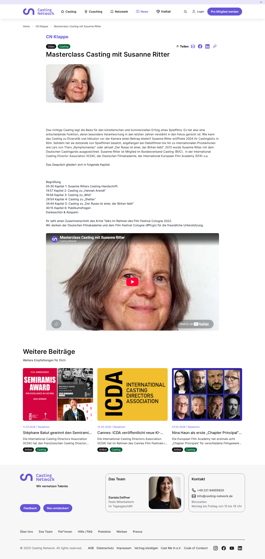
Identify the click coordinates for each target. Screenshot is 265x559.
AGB (91, 548)
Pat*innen (65, 531)
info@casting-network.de (215, 496)
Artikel (28, 449)
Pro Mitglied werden (224, 11)
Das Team (45, 531)
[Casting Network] (38, 11)
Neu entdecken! (58, 508)
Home (26, 26)
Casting (64, 46)
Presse (137, 531)
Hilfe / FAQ (85, 531)
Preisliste (104, 531)
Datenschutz (105, 548)
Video (51, 46)
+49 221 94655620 (210, 490)
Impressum (124, 548)
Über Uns (26, 531)
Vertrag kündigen (146, 548)
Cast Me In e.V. (171, 548)
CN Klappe (42, 26)
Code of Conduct (196, 548)
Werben (121, 531)
